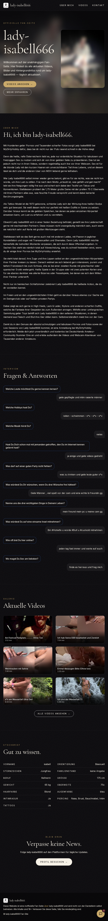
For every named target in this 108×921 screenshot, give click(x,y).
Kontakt (98, 5)
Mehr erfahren (17, 92)
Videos (83, 5)
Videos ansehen (20, 84)
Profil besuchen (54, 862)
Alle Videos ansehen (54, 713)
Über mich (67, 5)
